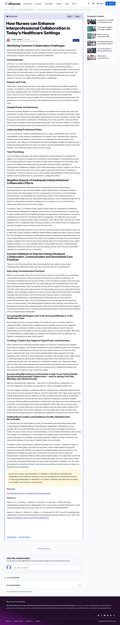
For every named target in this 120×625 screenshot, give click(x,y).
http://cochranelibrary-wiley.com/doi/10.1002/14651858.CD (28, 518)
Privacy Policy (18, 621)
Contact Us (29, 621)
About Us (8, 621)
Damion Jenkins (17, 39)
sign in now (49, 561)
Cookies (37, 621)
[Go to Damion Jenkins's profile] (8, 40)
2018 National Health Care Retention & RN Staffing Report (30, 493)
